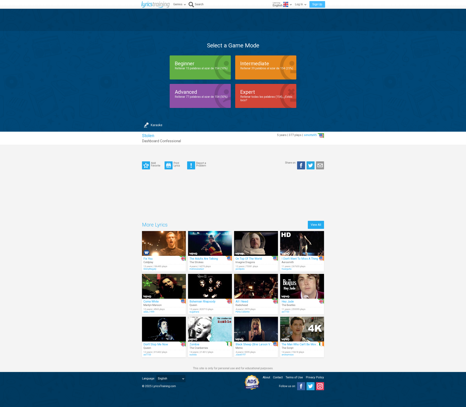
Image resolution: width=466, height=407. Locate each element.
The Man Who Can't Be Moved (300, 344)
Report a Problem (201, 164)
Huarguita (286, 269)
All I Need (242, 301)
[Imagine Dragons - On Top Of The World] (256, 243)
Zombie (194, 344)
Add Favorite (155, 164)
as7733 (285, 312)
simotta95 (310, 135)
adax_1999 (148, 312)
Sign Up (317, 4)
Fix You (148, 258)
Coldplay (148, 262)
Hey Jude (288, 301)
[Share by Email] (320, 165)
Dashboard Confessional (161, 141)
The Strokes (196, 262)
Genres (177, 4)
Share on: (290, 162)
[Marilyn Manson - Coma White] (164, 286)
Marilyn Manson (152, 305)
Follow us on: (287, 386)
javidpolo (240, 269)
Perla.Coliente (243, 312)
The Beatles (288, 305)
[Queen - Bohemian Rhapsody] (210, 286)
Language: (148, 378)
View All (316, 224)
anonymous (288, 354)
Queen (193, 305)
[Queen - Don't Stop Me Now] (164, 329)
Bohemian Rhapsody (202, 301)
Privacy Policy (315, 377)
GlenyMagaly (149, 269)
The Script (287, 347)
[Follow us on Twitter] (311, 386)
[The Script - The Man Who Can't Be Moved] (302, 329)
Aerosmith (288, 262)
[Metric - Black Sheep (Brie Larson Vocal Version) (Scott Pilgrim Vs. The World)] (256, 329)
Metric (239, 347)
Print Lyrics (177, 164)
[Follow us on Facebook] (301, 386)
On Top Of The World (249, 258)
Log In (299, 4)
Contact (278, 377)
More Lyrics (155, 225)
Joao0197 (241, 354)
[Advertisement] (233, 20)
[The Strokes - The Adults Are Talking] (210, 243)
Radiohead (242, 305)
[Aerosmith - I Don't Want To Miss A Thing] (302, 243)
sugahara (194, 312)
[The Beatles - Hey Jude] (302, 286)
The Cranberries (198, 347)
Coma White (151, 301)
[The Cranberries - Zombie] (210, 329)
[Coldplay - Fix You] (164, 243)
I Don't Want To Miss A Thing (300, 258)
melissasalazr (196, 269)
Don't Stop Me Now (155, 344)
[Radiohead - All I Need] (256, 286)
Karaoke (156, 125)
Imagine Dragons (245, 262)
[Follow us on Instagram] (320, 386)
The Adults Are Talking (203, 258)
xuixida (193, 354)
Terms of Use (294, 377)
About (266, 377)
